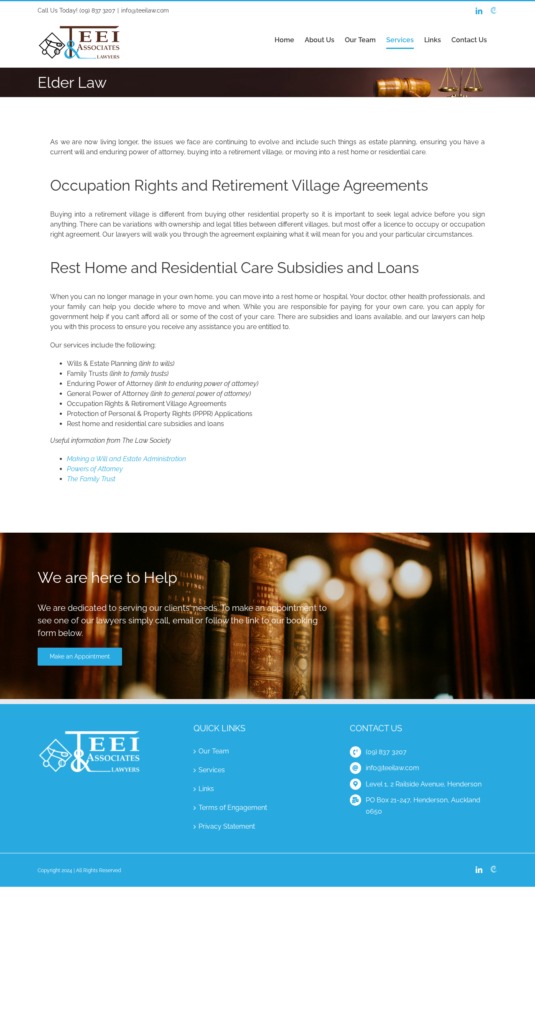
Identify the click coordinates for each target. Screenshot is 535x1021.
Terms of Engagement (233, 808)
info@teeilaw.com (145, 10)
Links (206, 789)
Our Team (214, 751)
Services (212, 770)
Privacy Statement (227, 826)
